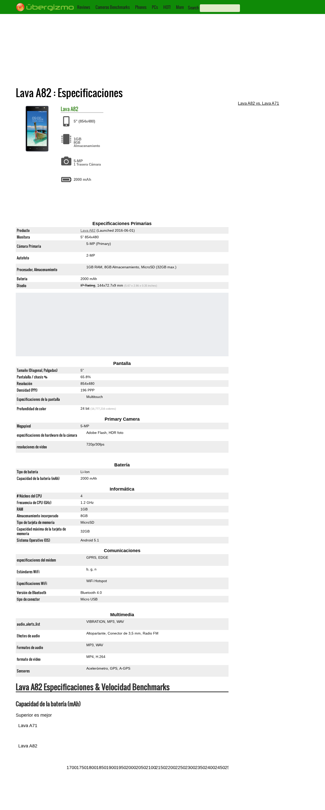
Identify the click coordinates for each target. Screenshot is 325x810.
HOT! (167, 7)
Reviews (83, 7)
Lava (65, 109)
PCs (155, 7)
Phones (141, 7)
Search (193, 8)
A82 (74, 109)
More (180, 7)
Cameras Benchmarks (112, 7)
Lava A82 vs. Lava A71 (258, 103)
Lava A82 (87, 230)
